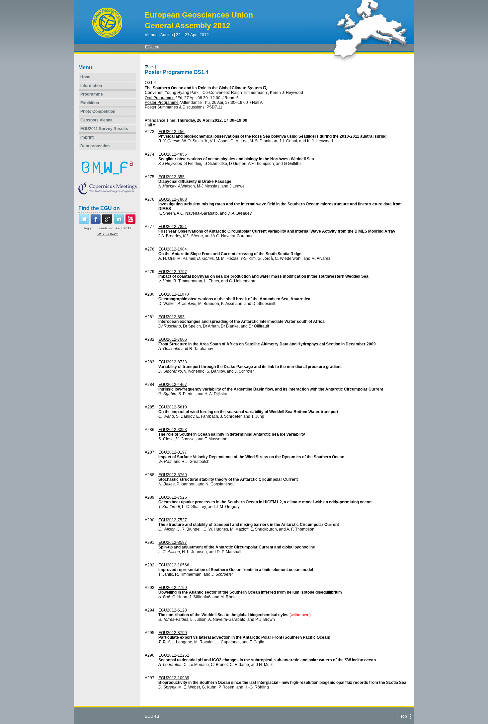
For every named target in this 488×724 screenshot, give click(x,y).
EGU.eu (152, 47)
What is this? (107, 234)
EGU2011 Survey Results (104, 128)
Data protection (95, 146)
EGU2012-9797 (172, 271)
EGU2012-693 (171, 317)
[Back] (150, 67)
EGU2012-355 (171, 177)
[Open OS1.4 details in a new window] (265, 88)
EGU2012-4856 (172, 154)
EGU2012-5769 (172, 474)
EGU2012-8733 (172, 362)
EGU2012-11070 (173, 294)
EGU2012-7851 (172, 226)
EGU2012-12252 (173, 655)
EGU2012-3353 (172, 429)
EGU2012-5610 (172, 407)
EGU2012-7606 (172, 339)
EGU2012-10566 (173, 565)
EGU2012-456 (171, 131)
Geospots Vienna (96, 120)
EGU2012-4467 (172, 384)
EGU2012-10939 (173, 678)
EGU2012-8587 (172, 542)
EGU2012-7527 (172, 520)
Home (86, 77)
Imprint (87, 137)
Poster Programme (162, 102)
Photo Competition (97, 111)
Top (403, 716)
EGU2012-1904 (172, 249)
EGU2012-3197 (172, 452)
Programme (91, 94)
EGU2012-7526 (172, 497)
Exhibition (89, 103)
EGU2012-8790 (172, 632)
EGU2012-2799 (172, 587)
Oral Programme (160, 98)
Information (91, 85)
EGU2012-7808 (172, 199)
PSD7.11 (214, 107)
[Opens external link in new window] (84, 223)
